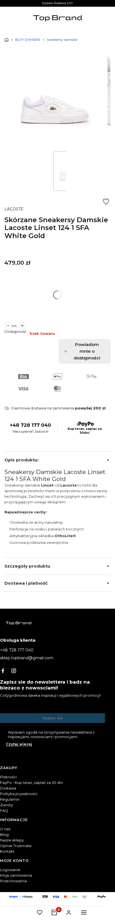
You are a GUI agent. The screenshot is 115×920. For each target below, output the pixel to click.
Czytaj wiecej (19, 744)
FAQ (4, 810)
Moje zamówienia (16, 875)
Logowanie (10, 869)
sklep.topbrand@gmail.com (26, 657)
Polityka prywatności (18, 793)
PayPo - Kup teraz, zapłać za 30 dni (31, 782)
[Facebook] (3, 671)
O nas (5, 829)
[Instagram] (13, 671)
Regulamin (10, 799)
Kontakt (7, 851)
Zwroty (6, 805)
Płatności (8, 777)
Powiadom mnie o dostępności (87, 351)
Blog (4, 834)
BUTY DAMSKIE (27, 39)
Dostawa (8, 788)
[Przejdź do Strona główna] (6, 40)
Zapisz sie (52, 718)
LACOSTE (13, 209)
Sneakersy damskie (62, 39)
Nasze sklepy (12, 840)
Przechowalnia (13, 881)
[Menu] (83, 912)
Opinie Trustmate (16, 845)
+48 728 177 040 (30, 425)
